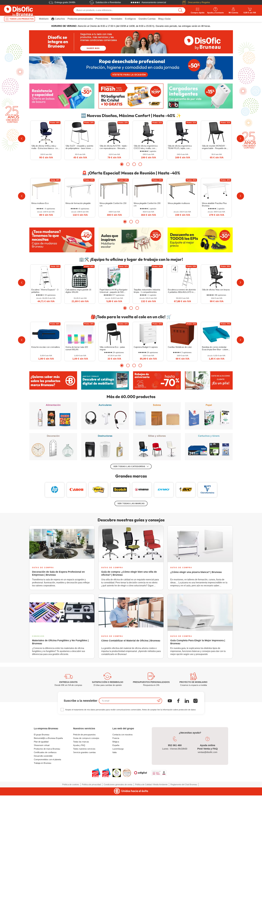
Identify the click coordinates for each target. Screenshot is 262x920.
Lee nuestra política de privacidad (20, 898)
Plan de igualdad (41, 742)
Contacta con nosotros (122, 734)
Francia (115, 738)
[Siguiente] (240, 138)
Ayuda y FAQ (79, 745)
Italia (114, 752)
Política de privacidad (91, 784)
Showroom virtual (41, 745)
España (115, 745)
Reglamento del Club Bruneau (183, 784)
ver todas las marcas (131, 503)
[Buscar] (180, 10)
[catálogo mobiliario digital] (105, 380)
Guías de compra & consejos (86, 738)
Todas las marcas (81, 742)
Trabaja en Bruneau (42, 763)
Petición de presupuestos (84, 734)
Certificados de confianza (45, 752)
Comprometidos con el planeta (47, 759)
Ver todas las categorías (129, 466)
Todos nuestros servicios (84, 749)
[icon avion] (158, 701)
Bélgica (115, 742)
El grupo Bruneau (41, 734)
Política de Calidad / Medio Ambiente (151, 784)
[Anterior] (21, 138)
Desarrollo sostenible (43, 756)
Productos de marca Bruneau (47, 749)
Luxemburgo (118, 749)
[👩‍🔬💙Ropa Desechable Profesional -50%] (131, 67)
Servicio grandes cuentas (84, 752)
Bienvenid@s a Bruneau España (48, 738)
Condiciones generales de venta (118, 784)
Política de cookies (70, 784)
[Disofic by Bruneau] (131, 41)
